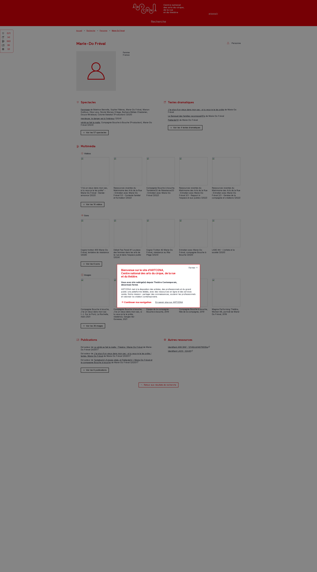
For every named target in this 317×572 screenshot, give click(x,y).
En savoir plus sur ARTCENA (169, 302)
